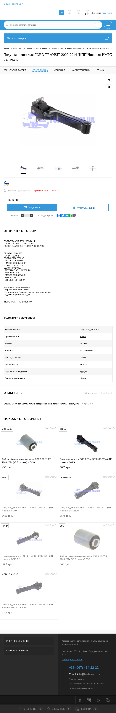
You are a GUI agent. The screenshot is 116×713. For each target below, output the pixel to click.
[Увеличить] (58, 119)
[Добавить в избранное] (108, 80)
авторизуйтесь (87, 403)
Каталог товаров (16, 38)
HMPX (83, 336)
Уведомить (34, 207)
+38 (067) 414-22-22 (84, 667)
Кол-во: (14, 215)
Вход (6, 4)
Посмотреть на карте (72, 659)
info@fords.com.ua (88, 674)
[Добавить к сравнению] (108, 87)
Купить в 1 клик (86, 208)
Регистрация (17, 4)
